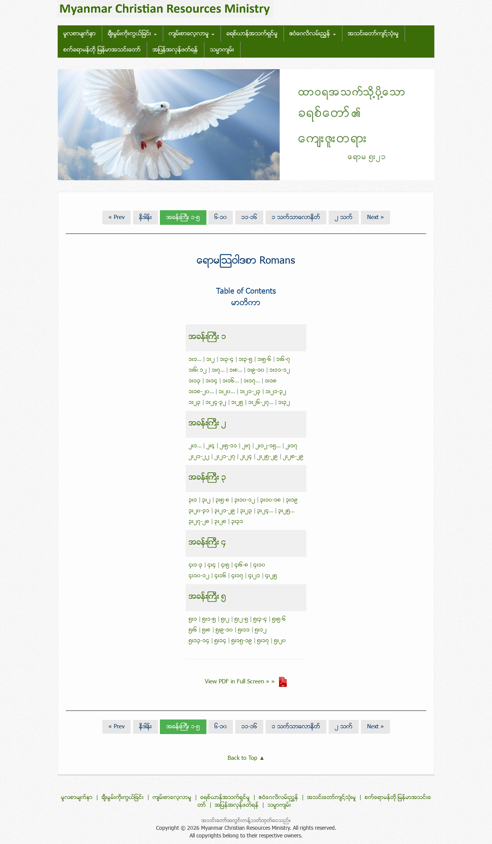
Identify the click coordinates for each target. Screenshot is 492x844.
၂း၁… (195, 446)
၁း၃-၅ (246, 360)
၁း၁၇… (252, 381)
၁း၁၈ (271, 381)
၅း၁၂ (261, 630)
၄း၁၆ (220, 576)
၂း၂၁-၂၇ (224, 457)
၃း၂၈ (220, 522)
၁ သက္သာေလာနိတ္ (296, 217)
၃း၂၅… (286, 511)
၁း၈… (235, 370)
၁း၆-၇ (283, 360)
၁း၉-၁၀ (255, 370)
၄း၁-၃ (196, 565)
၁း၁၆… (231, 381)
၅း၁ (193, 619)
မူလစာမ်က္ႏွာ (79, 34)
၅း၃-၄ (260, 619)
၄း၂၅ (271, 576)
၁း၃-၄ (227, 360)
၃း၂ (206, 500)
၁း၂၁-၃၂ (276, 392)
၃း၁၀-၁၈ (270, 500)
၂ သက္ (343, 217)
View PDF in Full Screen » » (242, 682)
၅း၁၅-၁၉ (241, 641)
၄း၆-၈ (241, 565)
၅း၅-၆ (279, 619)
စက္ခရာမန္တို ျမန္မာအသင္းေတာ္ (102, 50)
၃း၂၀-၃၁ (199, 511)
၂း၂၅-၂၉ (267, 457)
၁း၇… (218, 370)
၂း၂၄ (246, 457)
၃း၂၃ (246, 511)
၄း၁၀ (259, 565)
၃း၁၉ (292, 500)
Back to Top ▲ (246, 758)
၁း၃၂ (284, 403)
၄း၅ (225, 565)
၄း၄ (212, 565)
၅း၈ (206, 630)
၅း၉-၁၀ (224, 630)
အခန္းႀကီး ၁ (207, 337)
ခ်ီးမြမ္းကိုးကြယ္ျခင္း (130, 34)
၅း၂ (225, 619)
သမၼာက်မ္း (222, 50)
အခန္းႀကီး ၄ (207, 542)
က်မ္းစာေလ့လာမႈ (190, 34)
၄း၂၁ (254, 576)
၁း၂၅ (237, 403)
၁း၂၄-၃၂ (216, 403)
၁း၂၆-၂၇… (260, 403)
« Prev (116, 217)
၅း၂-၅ (241, 619)
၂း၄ (210, 446)
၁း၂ (210, 360)
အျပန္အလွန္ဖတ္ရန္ (175, 50)
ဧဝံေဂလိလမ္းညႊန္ (310, 34)
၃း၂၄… (265, 511)
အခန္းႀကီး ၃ (207, 477)
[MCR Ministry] (165, 9)
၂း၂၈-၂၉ (293, 457)
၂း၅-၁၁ (228, 446)
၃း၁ (193, 500)
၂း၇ (246, 446)
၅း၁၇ (263, 641)
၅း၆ (193, 630)
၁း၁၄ (212, 381)
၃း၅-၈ (222, 500)
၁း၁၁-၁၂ (279, 370)
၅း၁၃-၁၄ (199, 641)
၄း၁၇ (237, 576)
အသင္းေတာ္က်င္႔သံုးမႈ (373, 34)
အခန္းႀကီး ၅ (207, 597)
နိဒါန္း (145, 217)
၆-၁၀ (220, 217)
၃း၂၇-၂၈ (199, 522)
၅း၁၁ (244, 630)
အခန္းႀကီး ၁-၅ (183, 217)
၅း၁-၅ (209, 619)
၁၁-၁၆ (249, 217)
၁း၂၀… (227, 392)
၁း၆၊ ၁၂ (198, 370)
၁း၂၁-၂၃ (250, 392)
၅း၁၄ (220, 641)
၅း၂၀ (280, 641)
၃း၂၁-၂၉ (224, 511)
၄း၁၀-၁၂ (199, 576)
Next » (375, 217)
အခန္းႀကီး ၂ (207, 423)
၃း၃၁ (237, 522)
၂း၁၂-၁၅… (268, 446)
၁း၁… (195, 360)
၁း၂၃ (195, 403)
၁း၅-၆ (264, 360)
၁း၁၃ (195, 381)
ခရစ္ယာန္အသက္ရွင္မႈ (252, 34)
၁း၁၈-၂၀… (201, 392)
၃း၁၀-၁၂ (244, 500)
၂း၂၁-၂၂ (199, 457)
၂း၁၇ (292, 446)
